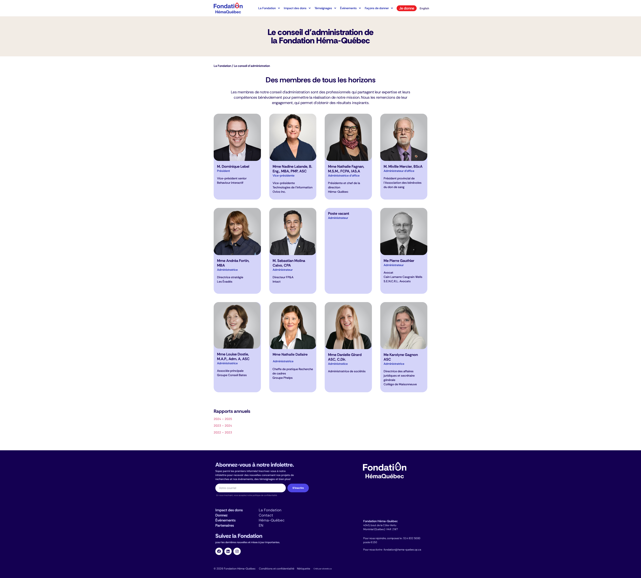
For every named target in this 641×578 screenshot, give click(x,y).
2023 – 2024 (223, 426)
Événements (348, 8)
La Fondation (267, 8)
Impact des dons (295, 8)
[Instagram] (237, 551)
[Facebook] (219, 551)
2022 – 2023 (223, 432)
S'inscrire (298, 487)
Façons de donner (377, 8)
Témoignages (323, 8)
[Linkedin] (228, 551)
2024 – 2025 (223, 419)
